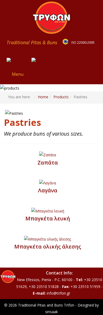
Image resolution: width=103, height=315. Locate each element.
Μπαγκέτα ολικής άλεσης (47, 246)
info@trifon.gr (58, 293)
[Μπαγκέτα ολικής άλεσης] (47, 238)
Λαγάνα (47, 190)
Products (61, 96)
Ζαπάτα (48, 162)
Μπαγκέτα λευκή (47, 218)
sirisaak (51, 311)
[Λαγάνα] (47, 182)
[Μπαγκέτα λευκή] (47, 210)
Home (43, 96)
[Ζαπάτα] (47, 154)
